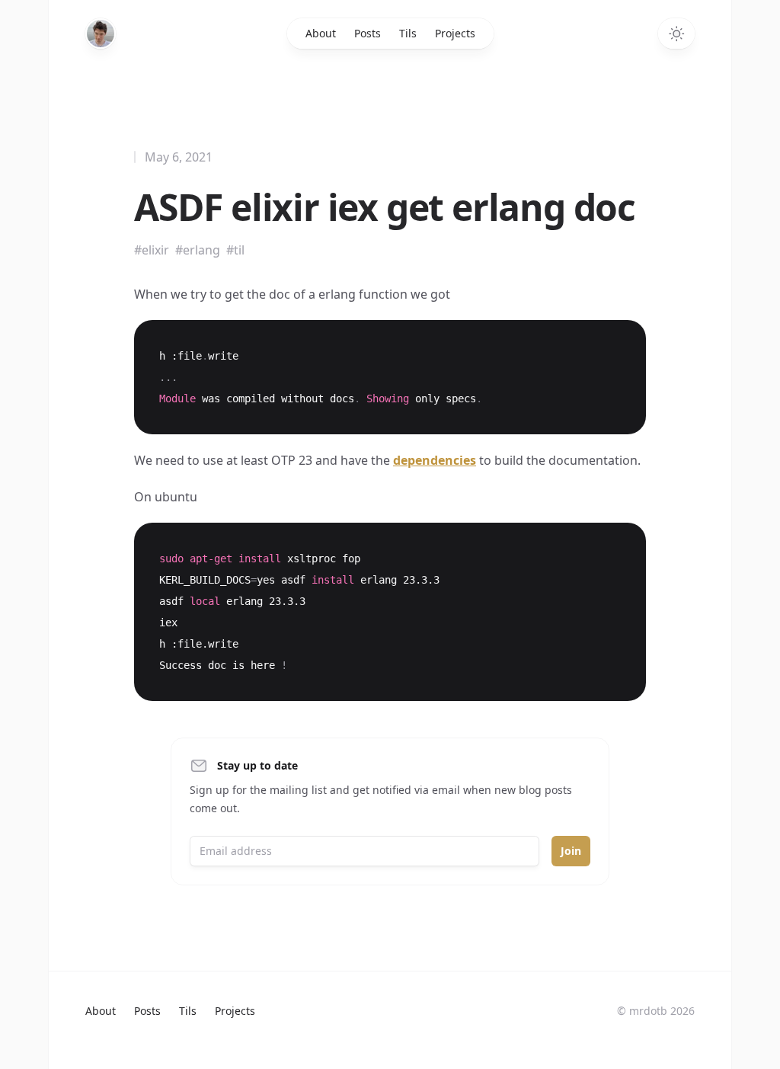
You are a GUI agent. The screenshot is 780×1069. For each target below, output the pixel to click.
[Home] (100, 33)
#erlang (197, 250)
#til (235, 250)
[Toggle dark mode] (676, 33)
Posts (367, 33)
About (320, 33)
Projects (455, 33)
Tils (408, 33)
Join (571, 850)
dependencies (434, 460)
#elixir (151, 250)
